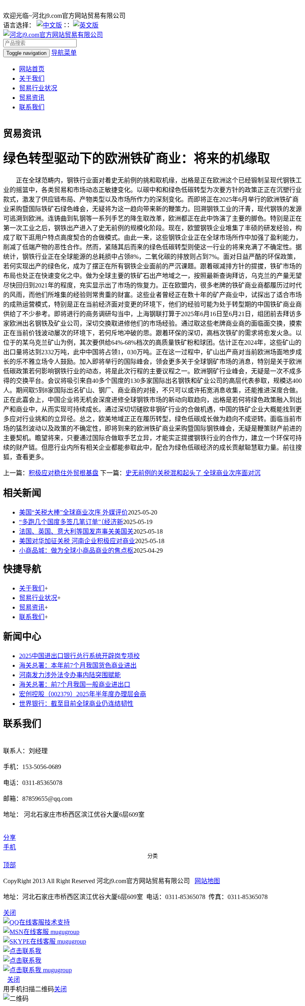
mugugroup (64, 931)
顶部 (9, 865)
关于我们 (31, 78)
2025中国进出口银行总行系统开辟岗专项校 (79, 656)
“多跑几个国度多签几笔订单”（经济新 (71, 522)
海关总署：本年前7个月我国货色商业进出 (78, 665)
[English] (85, 25)
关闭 (13, 979)
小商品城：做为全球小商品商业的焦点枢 (76, 550)
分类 (152, 856)
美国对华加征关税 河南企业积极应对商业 (77, 541)
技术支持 (57, 922)
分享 (9, 837)
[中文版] (49, 25)
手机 (9, 847)
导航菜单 (64, 52)
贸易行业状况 (38, 88)
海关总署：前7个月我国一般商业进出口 (74, 684)
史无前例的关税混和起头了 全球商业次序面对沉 (193, 473)
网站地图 (207, 881)
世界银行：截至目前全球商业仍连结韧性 (76, 703)
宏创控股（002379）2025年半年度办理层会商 (82, 694)
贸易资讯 (31, 97)
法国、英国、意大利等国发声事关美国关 (76, 531)
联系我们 (31, 107)
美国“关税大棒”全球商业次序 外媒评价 (73, 512)
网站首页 (31, 69)
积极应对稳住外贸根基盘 (63, 473)
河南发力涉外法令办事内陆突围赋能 (70, 675)
